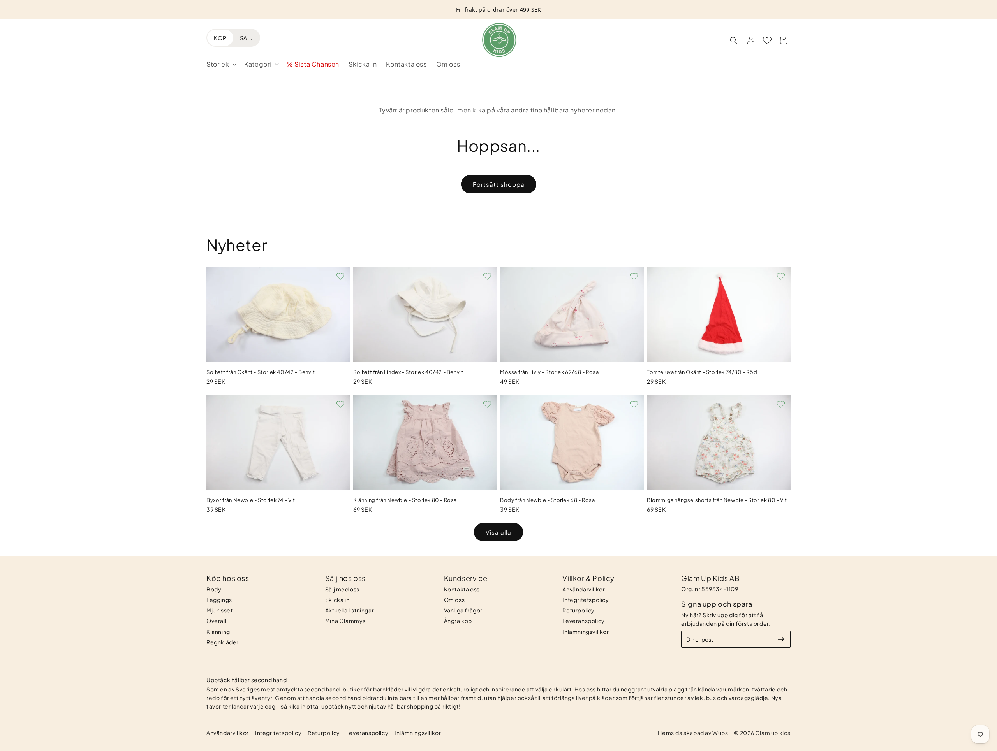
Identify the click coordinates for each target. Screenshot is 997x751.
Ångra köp (458, 620)
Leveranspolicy (583, 620)
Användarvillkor (583, 589)
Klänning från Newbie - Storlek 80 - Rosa (405, 500)
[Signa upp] (781, 639)
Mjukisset (219, 610)
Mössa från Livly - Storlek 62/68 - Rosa (549, 372)
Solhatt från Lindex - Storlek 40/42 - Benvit (408, 372)
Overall (216, 620)
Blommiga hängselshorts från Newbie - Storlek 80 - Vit (717, 500)
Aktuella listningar (349, 610)
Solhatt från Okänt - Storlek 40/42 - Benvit (260, 372)
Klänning (218, 631)
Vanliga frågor (463, 610)
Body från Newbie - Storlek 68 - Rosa (547, 500)
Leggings (219, 599)
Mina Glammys (345, 620)
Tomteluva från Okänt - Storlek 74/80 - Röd (702, 372)
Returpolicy (578, 610)
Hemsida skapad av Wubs (693, 732)
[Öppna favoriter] (767, 40)
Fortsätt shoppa (499, 184)
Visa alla (498, 532)
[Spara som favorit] (340, 276)
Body (213, 589)
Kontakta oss (462, 589)
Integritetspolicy (585, 599)
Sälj (246, 37)
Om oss (454, 599)
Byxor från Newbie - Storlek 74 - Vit (250, 500)
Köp (220, 37)
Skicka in (337, 599)
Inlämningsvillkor (585, 631)
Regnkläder (222, 642)
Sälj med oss (342, 589)
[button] (221, 64)
